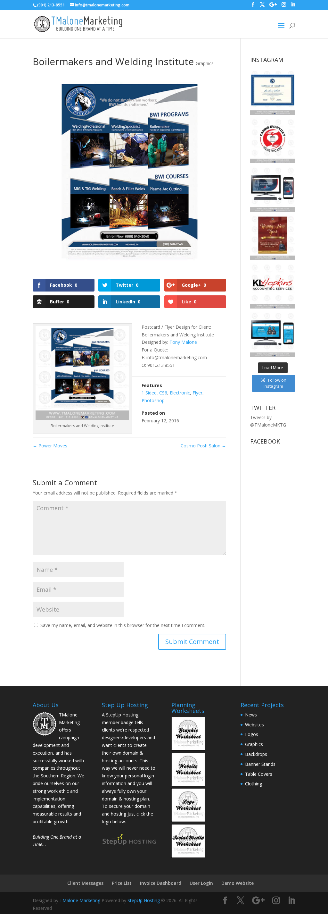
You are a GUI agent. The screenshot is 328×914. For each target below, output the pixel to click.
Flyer (197, 393)
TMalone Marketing (80, 900)
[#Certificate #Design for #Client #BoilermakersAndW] (272, 92)
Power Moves (50, 446)
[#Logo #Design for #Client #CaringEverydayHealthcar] (272, 140)
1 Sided (149, 393)
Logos (251, 734)
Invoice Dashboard (160, 883)
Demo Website (237, 883)
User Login (201, 883)
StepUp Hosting (143, 900)
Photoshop (153, 400)
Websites (254, 725)
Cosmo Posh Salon (203, 446)
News (251, 715)
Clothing (253, 784)
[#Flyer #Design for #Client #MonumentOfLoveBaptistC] (272, 237)
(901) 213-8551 (51, 5)
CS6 (163, 393)
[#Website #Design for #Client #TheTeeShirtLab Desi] (272, 334)
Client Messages (85, 883)
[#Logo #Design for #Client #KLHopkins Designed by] (272, 286)
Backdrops (256, 754)
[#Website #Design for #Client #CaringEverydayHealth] (272, 189)
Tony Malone (183, 342)
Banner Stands (260, 764)
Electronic (180, 393)
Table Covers (258, 774)
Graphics (205, 63)
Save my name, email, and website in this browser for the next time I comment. (122, 625)
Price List (122, 883)
